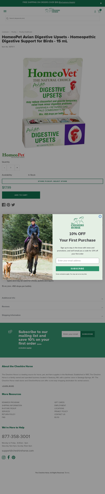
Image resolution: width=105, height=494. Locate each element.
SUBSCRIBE (77, 269)
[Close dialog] (100, 216)
